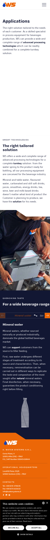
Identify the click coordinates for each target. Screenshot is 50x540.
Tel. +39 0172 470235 (12, 486)
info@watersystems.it (12, 491)
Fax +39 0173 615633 (11, 488)
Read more (27, 521)
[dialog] (25, 520)
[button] (25, 534)
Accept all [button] (36, 528)
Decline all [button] (13, 528)
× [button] (47, 503)
